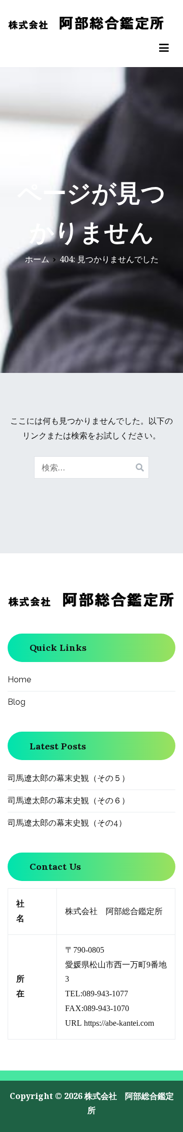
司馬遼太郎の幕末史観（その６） (69, 800)
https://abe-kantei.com (119, 1023)
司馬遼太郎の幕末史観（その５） (69, 778)
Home (19, 679)
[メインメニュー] (164, 48)
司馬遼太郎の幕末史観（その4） (67, 823)
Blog (16, 702)
